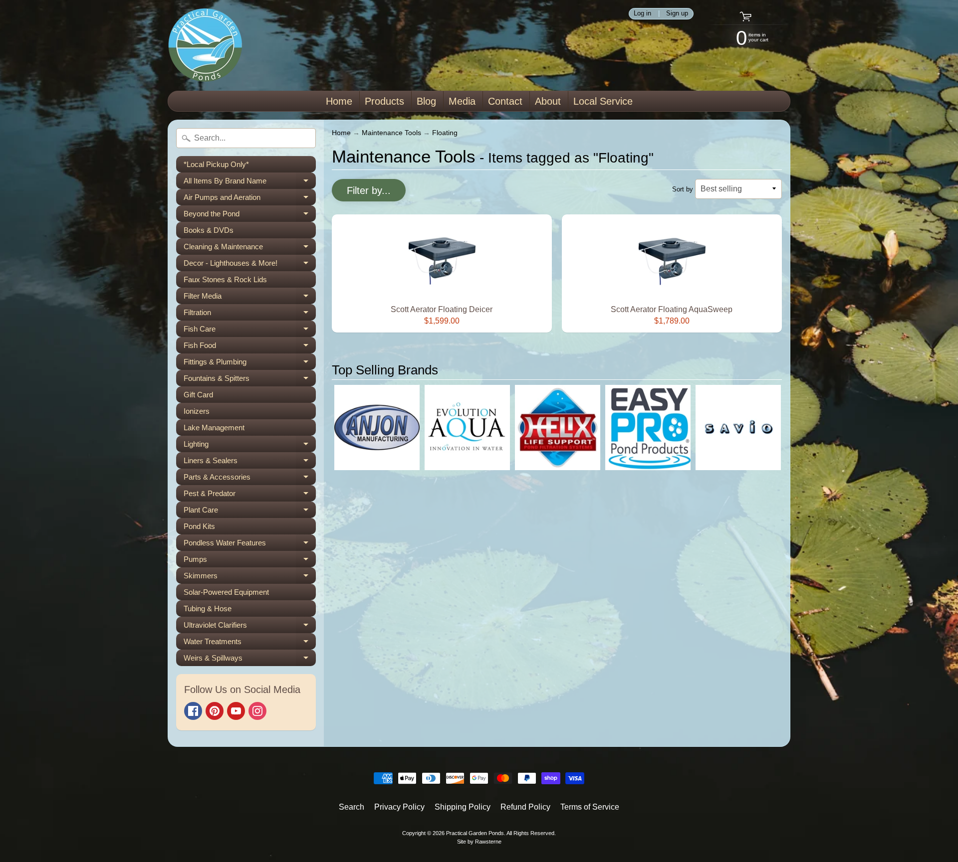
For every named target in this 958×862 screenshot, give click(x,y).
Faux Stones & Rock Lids (225, 279)
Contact (505, 101)
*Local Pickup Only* (216, 164)
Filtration (250, 314)
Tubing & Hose (208, 608)
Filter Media (250, 298)
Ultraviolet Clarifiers (250, 627)
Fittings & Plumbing (250, 363)
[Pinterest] (215, 711)
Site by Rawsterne (479, 842)
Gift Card (198, 394)
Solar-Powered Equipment (226, 592)
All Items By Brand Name (250, 182)
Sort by (682, 189)
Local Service (603, 101)
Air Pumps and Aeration (250, 199)
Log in (642, 13)
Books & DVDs (209, 230)
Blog (426, 101)
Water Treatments (250, 643)
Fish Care (250, 331)
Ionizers (197, 411)
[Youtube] (236, 711)
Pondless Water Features (250, 544)
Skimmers (250, 577)
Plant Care (250, 512)
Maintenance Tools (391, 133)
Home (339, 101)
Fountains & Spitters (250, 380)
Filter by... (369, 190)
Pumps (250, 561)
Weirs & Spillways (250, 660)
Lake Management (214, 427)
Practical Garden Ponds (475, 833)
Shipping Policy (462, 807)
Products (384, 101)
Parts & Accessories (250, 479)
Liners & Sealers (250, 462)
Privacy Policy (399, 807)
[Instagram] (257, 711)
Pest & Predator (250, 495)
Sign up (677, 13)
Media (462, 101)
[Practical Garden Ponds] (205, 45)
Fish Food (250, 347)
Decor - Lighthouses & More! (250, 265)
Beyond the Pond (250, 215)
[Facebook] (193, 711)
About (548, 101)
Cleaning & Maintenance (250, 248)
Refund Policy (525, 807)
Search (351, 807)
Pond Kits (199, 526)
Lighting (250, 446)
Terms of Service (589, 807)
